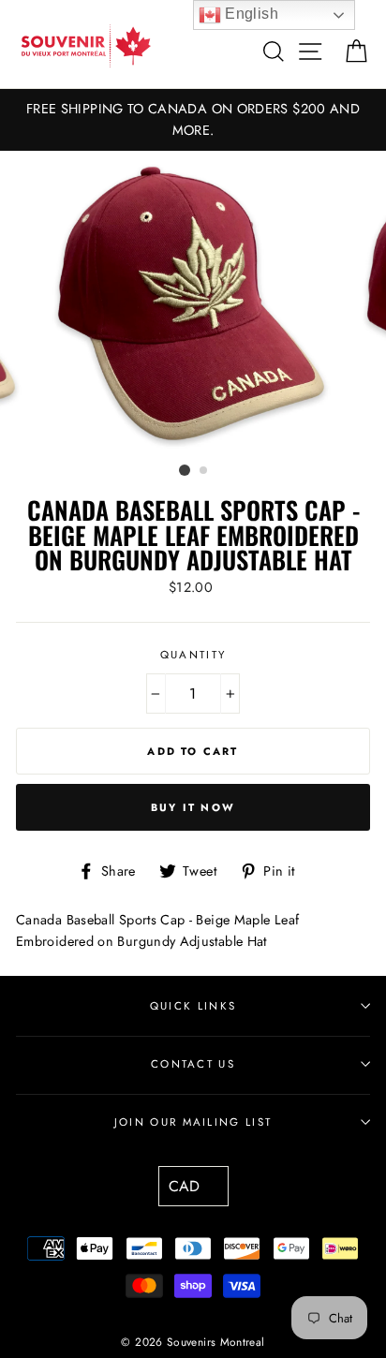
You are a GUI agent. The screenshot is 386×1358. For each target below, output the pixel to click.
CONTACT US (193, 1063)
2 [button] (204, 471)
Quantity (193, 654)
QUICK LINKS (193, 1005)
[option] (193, 119)
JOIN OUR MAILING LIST (193, 1121)
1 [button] (184, 470)
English (249, 14)
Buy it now (193, 807)
